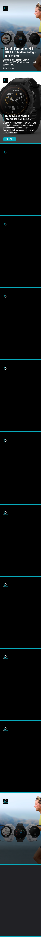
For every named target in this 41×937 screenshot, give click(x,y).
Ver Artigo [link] (10, 139)
